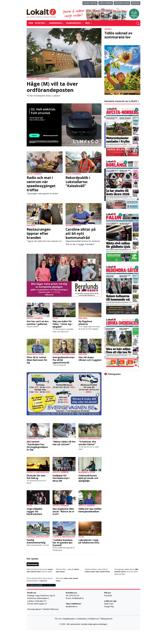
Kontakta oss (93, 619)
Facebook (108, 595)
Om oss (58, 619)
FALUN (55, 318)
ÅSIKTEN (135, 3)
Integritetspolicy (69, 619)
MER (87, 23)
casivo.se (43, 581)
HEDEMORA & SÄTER (73, 225)
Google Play (109, 606)
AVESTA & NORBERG (34, 174)
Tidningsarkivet (106, 619)
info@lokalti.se (78, 598)
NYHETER (40, 23)
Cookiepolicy (82, 619)
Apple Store (108, 604)
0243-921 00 (74, 595)
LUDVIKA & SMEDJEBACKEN (38, 79)
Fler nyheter (32, 559)
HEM (31, 23)
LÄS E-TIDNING (105, 3)
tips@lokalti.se (71, 606)
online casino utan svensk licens (97, 572)
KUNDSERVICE (73, 23)
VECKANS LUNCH (122, 3)
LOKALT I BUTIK (90, 3)
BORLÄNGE (31, 225)
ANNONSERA (55, 23)
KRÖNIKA (108, 29)
